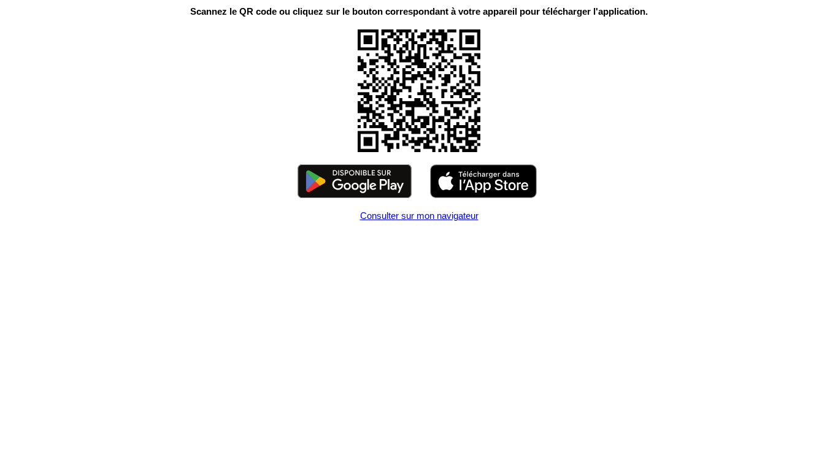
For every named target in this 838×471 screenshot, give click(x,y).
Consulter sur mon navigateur (419, 215)
